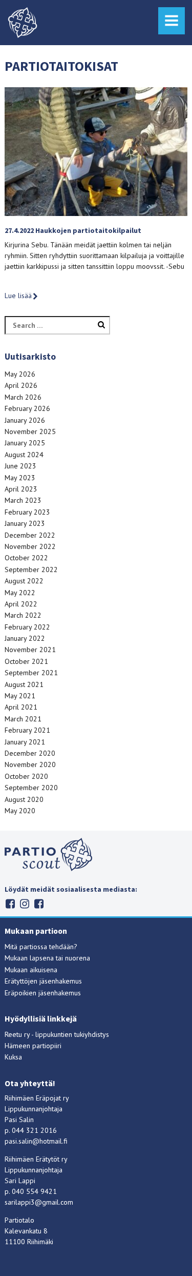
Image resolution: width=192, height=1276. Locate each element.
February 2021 (27, 730)
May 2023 (20, 477)
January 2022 (25, 638)
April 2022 (21, 603)
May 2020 (20, 810)
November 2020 (30, 764)
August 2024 (24, 454)
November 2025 (30, 431)
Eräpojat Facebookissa (38, 903)
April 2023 (21, 489)
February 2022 (27, 627)
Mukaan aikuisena (31, 969)
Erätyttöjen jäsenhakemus (43, 981)
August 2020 (24, 799)
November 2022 (30, 546)
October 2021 (26, 661)
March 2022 (23, 615)
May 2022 (20, 592)
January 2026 (25, 420)
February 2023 (27, 512)
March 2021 (23, 718)
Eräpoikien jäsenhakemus (43, 992)
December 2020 (30, 753)
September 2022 (31, 569)
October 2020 (26, 776)
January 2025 (25, 442)
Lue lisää (18, 295)
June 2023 (20, 465)
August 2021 (24, 684)
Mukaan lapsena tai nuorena (47, 958)
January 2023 (25, 523)
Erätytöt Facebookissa (10, 903)
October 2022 (26, 557)
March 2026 (23, 397)
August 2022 (24, 580)
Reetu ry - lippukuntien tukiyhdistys (57, 1034)
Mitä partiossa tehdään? (41, 946)
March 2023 (23, 500)
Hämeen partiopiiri (33, 1045)
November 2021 (30, 649)
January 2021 (25, 742)
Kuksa (13, 1057)
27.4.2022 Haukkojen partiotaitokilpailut (73, 230)
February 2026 (27, 408)
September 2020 (31, 787)
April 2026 (21, 385)
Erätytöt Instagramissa (24, 903)
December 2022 (30, 535)
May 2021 (20, 695)
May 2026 (20, 374)
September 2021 (31, 672)
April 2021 (21, 707)
